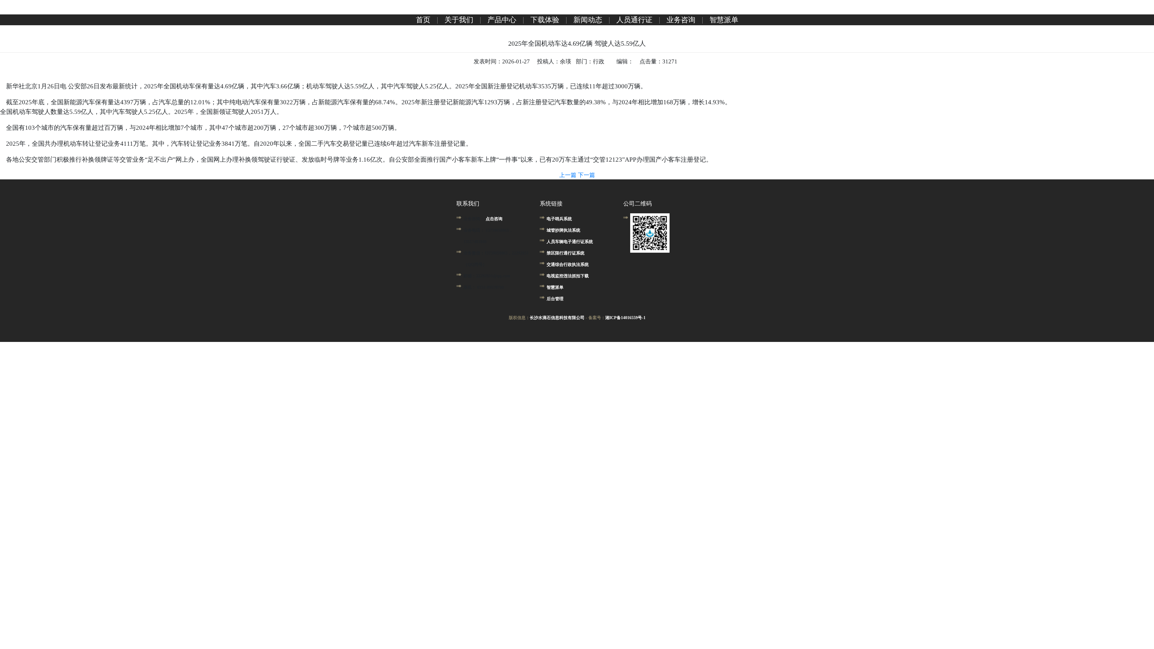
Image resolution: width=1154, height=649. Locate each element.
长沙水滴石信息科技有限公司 (557, 317)
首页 (423, 20)
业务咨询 (681, 20)
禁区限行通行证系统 (566, 253)
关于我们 (458, 20)
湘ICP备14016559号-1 (625, 317)
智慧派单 (724, 20)
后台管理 (555, 299)
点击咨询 (494, 219)
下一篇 (586, 175)
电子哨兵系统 (559, 219)
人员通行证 (634, 20)
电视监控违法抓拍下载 (568, 276)
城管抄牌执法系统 (563, 230)
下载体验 (544, 20)
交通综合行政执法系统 (568, 264)
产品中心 (501, 20)
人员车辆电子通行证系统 (570, 241)
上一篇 (568, 175)
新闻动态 (587, 20)
